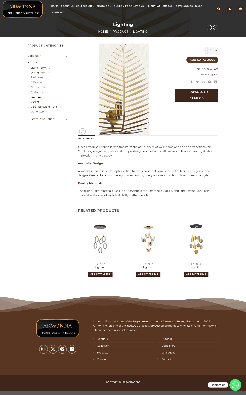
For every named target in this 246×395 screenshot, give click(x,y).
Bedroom (37, 77)
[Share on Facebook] (191, 82)
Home (54, 6)
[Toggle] (66, 56)
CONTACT (58, 12)
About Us (67, 6)
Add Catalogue (202, 59)
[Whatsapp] (235, 385)
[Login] (229, 9)
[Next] (218, 249)
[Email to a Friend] (203, 82)
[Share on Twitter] (197, 82)
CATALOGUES (184, 6)
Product (103, 6)
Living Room (39, 67)
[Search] (218, 9)
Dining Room (39, 72)
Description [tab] (86, 138)
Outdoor (36, 87)
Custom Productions (129, 6)
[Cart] (240, 9)
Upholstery (38, 111)
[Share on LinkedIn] (215, 82)
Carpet (35, 101)
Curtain (167, 6)
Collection (84, 6)
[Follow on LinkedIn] (72, 349)
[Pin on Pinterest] (209, 82)
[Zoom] (82, 131)
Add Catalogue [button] (100, 274)
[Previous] (78, 249)
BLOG (198, 6)
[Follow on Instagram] (43, 349)
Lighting (154, 6)
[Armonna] (24, 9)
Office (34, 82)
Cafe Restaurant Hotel (44, 106)
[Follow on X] (53, 349)
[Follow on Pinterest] (62, 349)
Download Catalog (198, 95)
